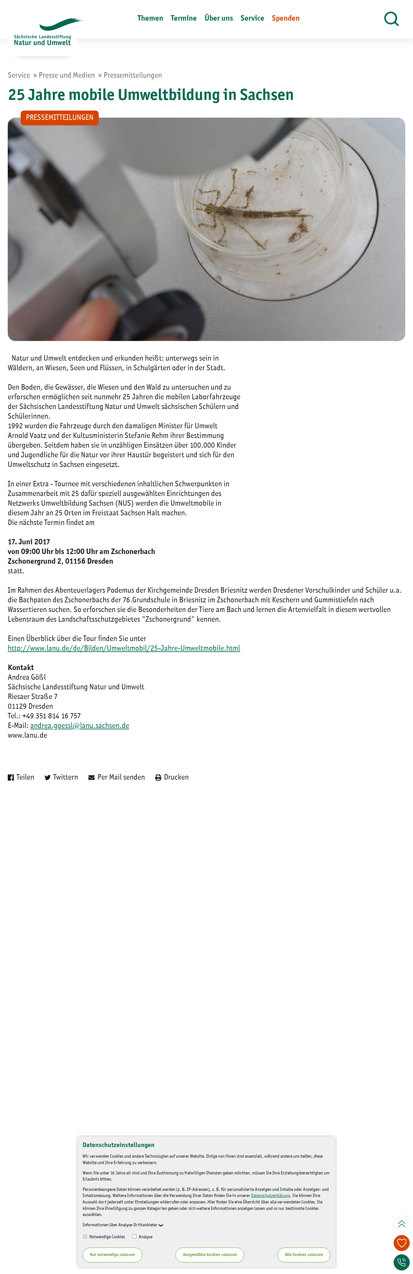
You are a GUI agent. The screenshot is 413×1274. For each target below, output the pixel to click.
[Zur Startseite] (42, 37)
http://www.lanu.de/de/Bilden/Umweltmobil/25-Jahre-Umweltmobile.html (124, 649)
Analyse (145, 1237)
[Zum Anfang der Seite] (402, 1224)
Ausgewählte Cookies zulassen (210, 1255)
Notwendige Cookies (106, 1237)
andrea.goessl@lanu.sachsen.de (79, 726)
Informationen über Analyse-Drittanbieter (120, 1225)
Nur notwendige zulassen (112, 1255)
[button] (391, 19)
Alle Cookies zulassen (304, 1255)
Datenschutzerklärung (270, 1195)
